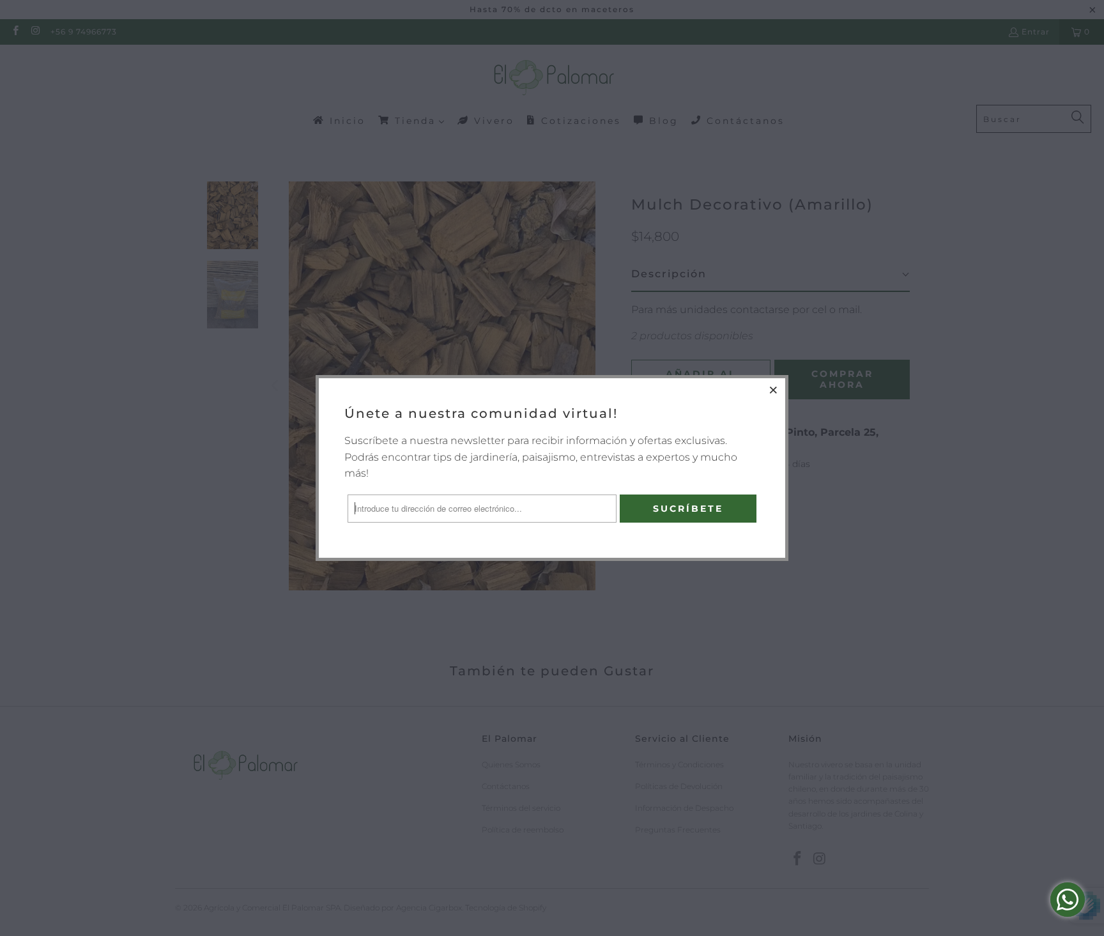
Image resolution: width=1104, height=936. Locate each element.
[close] (773, 389)
